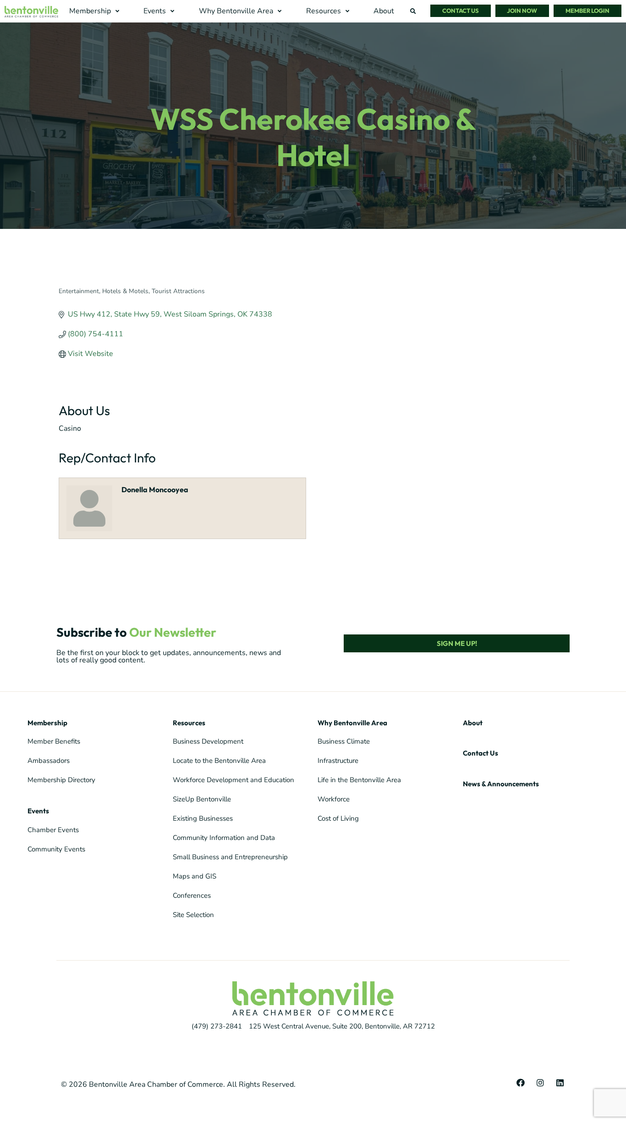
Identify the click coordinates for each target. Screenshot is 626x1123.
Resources (189, 722)
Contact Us (480, 753)
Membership (47, 722)
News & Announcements (501, 783)
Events (38, 810)
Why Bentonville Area (352, 722)
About (473, 722)
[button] (95, 11)
